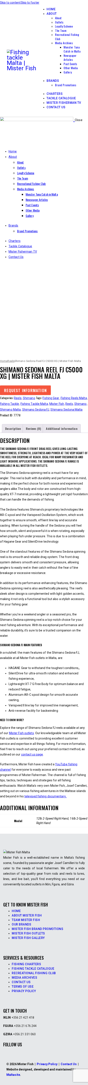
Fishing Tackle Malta (34, 404)
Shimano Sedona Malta (66, 409)
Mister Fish (56, 404)
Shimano (29, 398)
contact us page (32, 754)
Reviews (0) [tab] (33, 428)
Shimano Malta (10, 409)
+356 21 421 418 (23, 1017)
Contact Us (69, 1064)
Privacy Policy (47, 1064)
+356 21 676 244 (25, 1026)
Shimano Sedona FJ (35, 409)
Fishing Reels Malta (74, 398)
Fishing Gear (51, 398)
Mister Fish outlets (21, 733)
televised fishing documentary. (45, 796)
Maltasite (13, 1074)
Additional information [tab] (61, 428)
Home (3, 361)
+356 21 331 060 (24, 1034)
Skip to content (10, 2)
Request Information (25, 390)
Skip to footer (30, 2)
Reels (11, 361)
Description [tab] (13, 428)
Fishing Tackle (9, 404)
